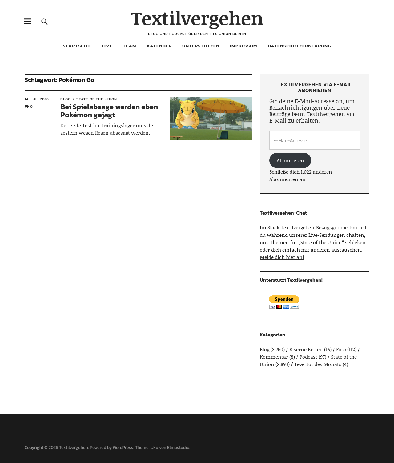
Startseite (77, 45)
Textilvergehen (197, 17)
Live (107, 45)
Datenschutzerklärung (299, 45)
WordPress (123, 447)
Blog (65, 99)
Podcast (308, 356)
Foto (341, 349)
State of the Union (96, 99)
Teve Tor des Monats (317, 364)
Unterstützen (200, 45)
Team (129, 45)
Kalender (159, 45)
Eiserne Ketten (306, 349)
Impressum (243, 45)
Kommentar (274, 356)
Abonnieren (290, 160)
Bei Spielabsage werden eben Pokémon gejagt (109, 110)
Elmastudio (178, 447)
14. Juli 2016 (37, 99)
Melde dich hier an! (282, 256)
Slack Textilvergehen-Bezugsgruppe (307, 227)
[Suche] (44, 21)
